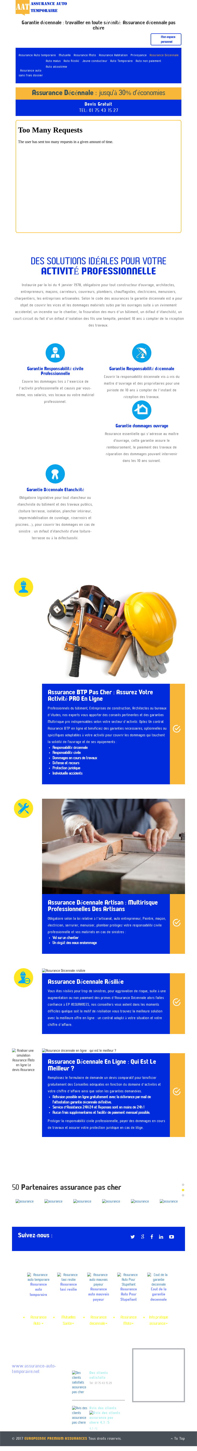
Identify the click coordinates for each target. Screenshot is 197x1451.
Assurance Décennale (164, 55)
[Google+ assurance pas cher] (145, 1242)
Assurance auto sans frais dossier (31, 73)
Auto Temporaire (121, 61)
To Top (179, 1443)
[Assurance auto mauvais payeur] (98, 1284)
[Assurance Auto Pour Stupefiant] (128, 1284)
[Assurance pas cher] (41, 7)
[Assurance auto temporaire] (38, 1282)
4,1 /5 (93, 1433)
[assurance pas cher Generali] (84, 1201)
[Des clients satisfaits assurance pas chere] (80, 1387)
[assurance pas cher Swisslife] (26, 1201)
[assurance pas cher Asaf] (55, 1199)
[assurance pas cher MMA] (142, 1199)
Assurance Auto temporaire (37, 55)
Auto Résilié (71, 61)
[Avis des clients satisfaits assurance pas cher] (105, 1422)
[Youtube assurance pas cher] (174, 1242)
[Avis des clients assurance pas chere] (80, 1420)
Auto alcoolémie (56, 67)
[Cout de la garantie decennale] (158, 1284)
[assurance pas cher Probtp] (170, 1199)
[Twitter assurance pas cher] (135, 1242)
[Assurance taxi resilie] (68, 1282)
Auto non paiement (148, 61)
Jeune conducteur (94, 61)
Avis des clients (103, 1413)
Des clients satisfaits (98, 1380)
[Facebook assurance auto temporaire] (154, 1242)
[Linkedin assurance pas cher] (163, 1242)
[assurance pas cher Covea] (113, 1199)
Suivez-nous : (35, 1241)
